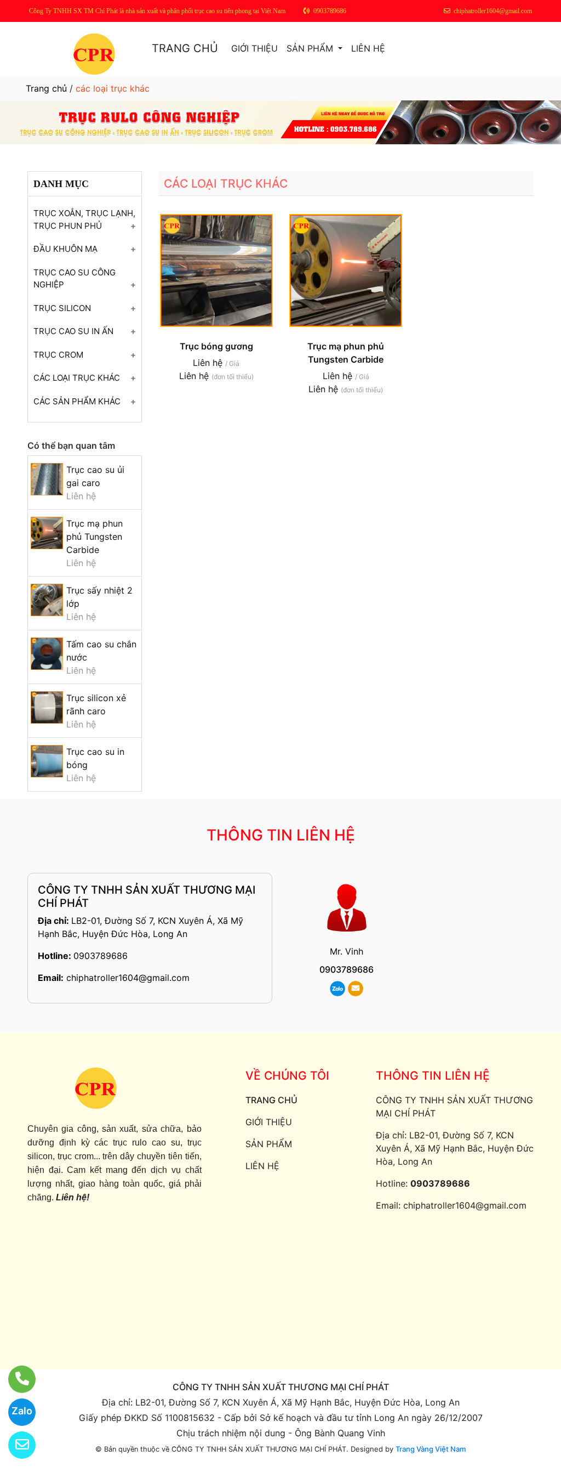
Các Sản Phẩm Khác (77, 401)
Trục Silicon (62, 308)
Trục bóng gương (216, 346)
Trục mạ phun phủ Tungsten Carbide (94, 536)
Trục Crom (58, 354)
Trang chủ (46, 88)
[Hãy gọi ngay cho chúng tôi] (15, 1379)
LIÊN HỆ (368, 48)
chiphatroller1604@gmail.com (128, 977)
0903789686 (100, 955)
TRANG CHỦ (185, 48)
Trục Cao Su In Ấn (73, 331)
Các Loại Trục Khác (76, 378)
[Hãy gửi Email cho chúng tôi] (15, 1445)
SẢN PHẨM (311, 48)
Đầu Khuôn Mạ (65, 249)
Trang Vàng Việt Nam (431, 1449)
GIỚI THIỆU (254, 48)
